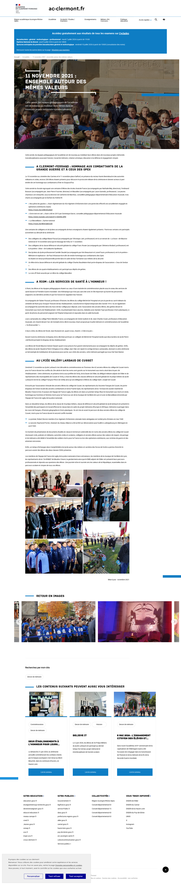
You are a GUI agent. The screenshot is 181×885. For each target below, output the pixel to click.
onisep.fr (26, 828)
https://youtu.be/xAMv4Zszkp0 (40, 210)
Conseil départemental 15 (101, 808)
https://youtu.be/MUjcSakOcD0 (40, 223)
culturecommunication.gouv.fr (69, 840)
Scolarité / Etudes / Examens (67, 20)
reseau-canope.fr (29, 816)
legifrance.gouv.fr (64, 805)
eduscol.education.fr (31, 812)
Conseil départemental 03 (101, 805)
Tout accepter (76, 876)
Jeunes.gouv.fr (29, 824)
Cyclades (124, 33)
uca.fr (25, 832)
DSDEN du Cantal (132, 805)
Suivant (174, 622)
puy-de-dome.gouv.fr (66, 832)
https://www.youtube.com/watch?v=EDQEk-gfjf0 (47, 217)
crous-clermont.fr (30, 840)
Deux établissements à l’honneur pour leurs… (44, 743)
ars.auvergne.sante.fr (66, 836)
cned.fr (26, 820)
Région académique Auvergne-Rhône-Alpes (28, 20)
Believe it (80, 735)
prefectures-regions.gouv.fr (68, 816)
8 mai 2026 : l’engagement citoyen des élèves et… (133, 737)
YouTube (129, 828)
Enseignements (90, 19)
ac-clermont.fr (67, 8)
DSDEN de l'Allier (132, 801)
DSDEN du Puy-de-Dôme (135, 812)
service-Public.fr (64, 808)
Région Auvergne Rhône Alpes (103, 801)
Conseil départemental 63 (101, 816)
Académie (52, 19)
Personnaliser (33, 876)
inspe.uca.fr (28, 836)
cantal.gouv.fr (63, 824)
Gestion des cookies (109, 878)
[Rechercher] (156, 19)
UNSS (128, 816)
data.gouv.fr (62, 812)
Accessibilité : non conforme (128, 878)
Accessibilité (164, 19)
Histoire (99, 724)
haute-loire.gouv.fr (65, 828)
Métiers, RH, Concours (105, 20)
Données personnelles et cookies (68, 865)
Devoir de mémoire (34, 677)
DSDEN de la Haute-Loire (135, 808)
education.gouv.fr (30, 801)
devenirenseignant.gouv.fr (33, 808)
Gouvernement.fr (64, 801)
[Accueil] (26, 8)
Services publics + (64, 844)
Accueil (16, 57)
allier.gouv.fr (62, 820)
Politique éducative (124, 20)
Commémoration (37, 724)
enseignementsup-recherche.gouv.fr (37, 805)
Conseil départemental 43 (101, 812)
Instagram (130, 824)
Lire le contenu (46, 772)
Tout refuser (54, 876)
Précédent (19, 622)
